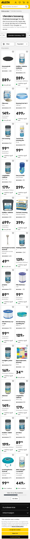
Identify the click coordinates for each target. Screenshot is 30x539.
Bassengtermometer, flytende (8, 250)
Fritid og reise (5, 11)
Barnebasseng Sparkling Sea (20, 323)
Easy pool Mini (20, 176)
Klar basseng (6, 139)
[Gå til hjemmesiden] (5, 2)
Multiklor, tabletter (7, 213)
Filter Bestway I (20, 285)
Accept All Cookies (15, 530)
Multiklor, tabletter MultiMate (21, 68)
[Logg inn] (16, 2)
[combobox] (13, 6)
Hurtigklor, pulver (7, 361)
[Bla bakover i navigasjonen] (2, 35)
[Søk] (27, 6)
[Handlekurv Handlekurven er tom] (24, 2)
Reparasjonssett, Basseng (21, 362)
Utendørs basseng (16, 35)
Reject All (15, 533)
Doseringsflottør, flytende (7, 472)
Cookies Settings (15, 537)
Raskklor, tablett (7, 433)
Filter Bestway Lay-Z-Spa (8, 323)
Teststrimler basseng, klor (20, 140)
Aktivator (5, 396)
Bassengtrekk (6, 67)
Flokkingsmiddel (21, 248)
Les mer (5, 29)
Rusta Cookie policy (18, 526)
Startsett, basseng (21, 213)
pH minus (19, 433)
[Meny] (28, 2)
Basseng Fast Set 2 (21, 104)
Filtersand (5, 104)
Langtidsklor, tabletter (6, 177)
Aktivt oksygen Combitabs (20, 472)
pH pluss (4, 285)
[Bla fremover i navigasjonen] (28, 35)
